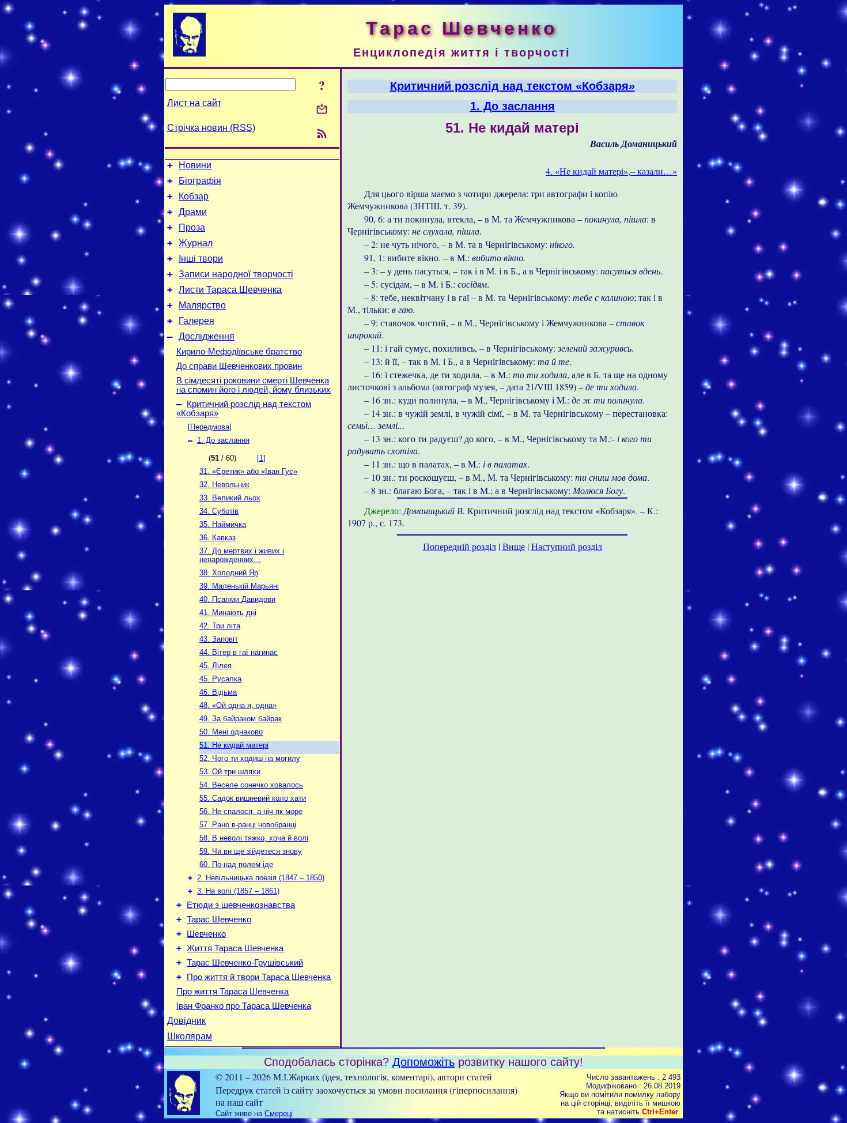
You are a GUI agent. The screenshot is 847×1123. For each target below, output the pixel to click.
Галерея (196, 321)
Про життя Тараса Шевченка (232, 991)
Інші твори (201, 258)
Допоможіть (423, 1062)
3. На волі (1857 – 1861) (238, 891)
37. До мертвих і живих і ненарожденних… (241, 555)
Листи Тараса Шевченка (230, 290)
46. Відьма (218, 692)
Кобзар (194, 196)
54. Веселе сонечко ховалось (251, 785)
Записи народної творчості (236, 274)
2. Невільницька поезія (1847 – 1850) (260, 877)
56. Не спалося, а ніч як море (250, 811)
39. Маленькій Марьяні (239, 586)
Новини (195, 165)
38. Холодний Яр (228, 572)
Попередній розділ (459, 546)
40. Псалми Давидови (237, 599)
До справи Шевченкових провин (239, 366)
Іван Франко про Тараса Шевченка (243, 1006)
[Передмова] (210, 427)
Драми (193, 212)
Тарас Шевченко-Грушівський (245, 962)
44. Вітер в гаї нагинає (238, 652)
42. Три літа (219, 625)
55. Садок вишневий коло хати (252, 798)
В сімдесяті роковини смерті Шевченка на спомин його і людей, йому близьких (253, 385)
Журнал (196, 243)
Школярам (189, 1036)
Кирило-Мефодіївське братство (239, 351)
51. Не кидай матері (234, 745)
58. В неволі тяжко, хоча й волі (253, 838)
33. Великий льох (229, 497)
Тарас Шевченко (219, 919)
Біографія (200, 181)
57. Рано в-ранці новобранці (247, 824)
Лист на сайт (194, 103)
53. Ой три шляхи (229, 771)
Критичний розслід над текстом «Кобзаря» (512, 86)
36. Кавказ (217, 537)
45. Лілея (215, 665)
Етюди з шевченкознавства (241, 905)
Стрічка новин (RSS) (211, 128)
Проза (192, 227)
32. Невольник (224, 484)
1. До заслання (223, 440)
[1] (261, 458)
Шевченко (206, 934)
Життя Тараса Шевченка (235, 948)
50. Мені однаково (231, 732)
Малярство (202, 305)
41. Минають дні (227, 612)
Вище (513, 546)
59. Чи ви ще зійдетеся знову (250, 851)
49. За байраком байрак (240, 718)
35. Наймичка (222, 524)
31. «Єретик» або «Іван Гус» (248, 471)
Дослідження (207, 336)
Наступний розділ (566, 546)
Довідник (186, 1021)
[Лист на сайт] (322, 110)
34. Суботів (219, 511)
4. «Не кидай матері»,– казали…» (611, 171)
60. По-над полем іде (236, 864)
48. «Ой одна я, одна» (238, 705)
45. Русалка (220, 678)
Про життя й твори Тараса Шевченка (259, 977)
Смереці (278, 1113)
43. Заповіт (218, 639)
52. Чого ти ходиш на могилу (249, 758)
